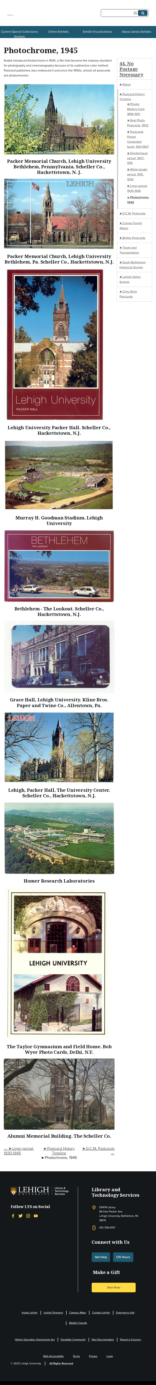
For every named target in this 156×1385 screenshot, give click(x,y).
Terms (76, 1356)
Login (110, 1356)
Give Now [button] (113, 1287)
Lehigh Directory (53, 1313)
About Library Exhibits (136, 31)
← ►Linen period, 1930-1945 (19, 1151)
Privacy (93, 1356)
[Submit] (142, 13)
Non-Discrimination (103, 1340)
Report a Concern (130, 1340)
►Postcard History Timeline (59, 1151)
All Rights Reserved (61, 1363)
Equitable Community (73, 1340)
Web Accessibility (53, 1356)
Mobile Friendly (78, 1323)
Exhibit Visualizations (97, 31)
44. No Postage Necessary (131, 69)
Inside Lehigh (29, 1313)
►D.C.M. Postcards (132, 213)
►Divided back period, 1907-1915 (137, 158)
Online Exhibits (58, 31)
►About (125, 84)
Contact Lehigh (101, 1313)
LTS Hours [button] (123, 1257)
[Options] (136, 13)
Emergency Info (125, 1313)
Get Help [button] (101, 1257)
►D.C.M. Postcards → (98, 1151)
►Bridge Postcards (132, 238)
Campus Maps (77, 1313)
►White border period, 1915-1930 (137, 174)
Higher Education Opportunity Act (35, 1340)
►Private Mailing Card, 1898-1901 (136, 109)
